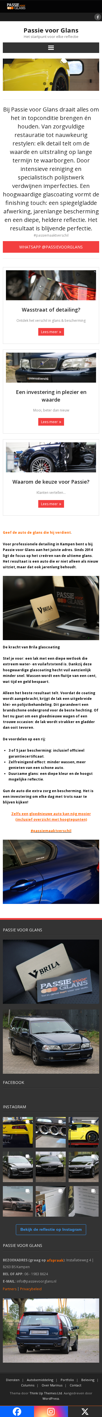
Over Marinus (52, 1385)
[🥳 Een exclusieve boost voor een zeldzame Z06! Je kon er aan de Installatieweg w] (18, 1132)
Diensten (13, 1380)
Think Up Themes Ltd (45, 1393)
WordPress (50, 1398)
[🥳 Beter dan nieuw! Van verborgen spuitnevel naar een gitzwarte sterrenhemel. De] (18, 1167)
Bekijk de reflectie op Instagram (51, 1229)
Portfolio (67, 1380)
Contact (75, 1385)
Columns (27, 1385)
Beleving (87, 1380)
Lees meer (49, 331)
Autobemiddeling (40, 1380)
